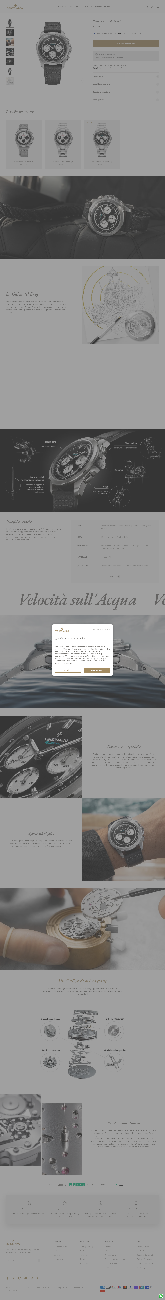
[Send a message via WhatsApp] (161, 1296)
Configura (68, 670)
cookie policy (97, 661)
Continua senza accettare (101, 629)
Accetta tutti (96, 670)
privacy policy (66, 663)
